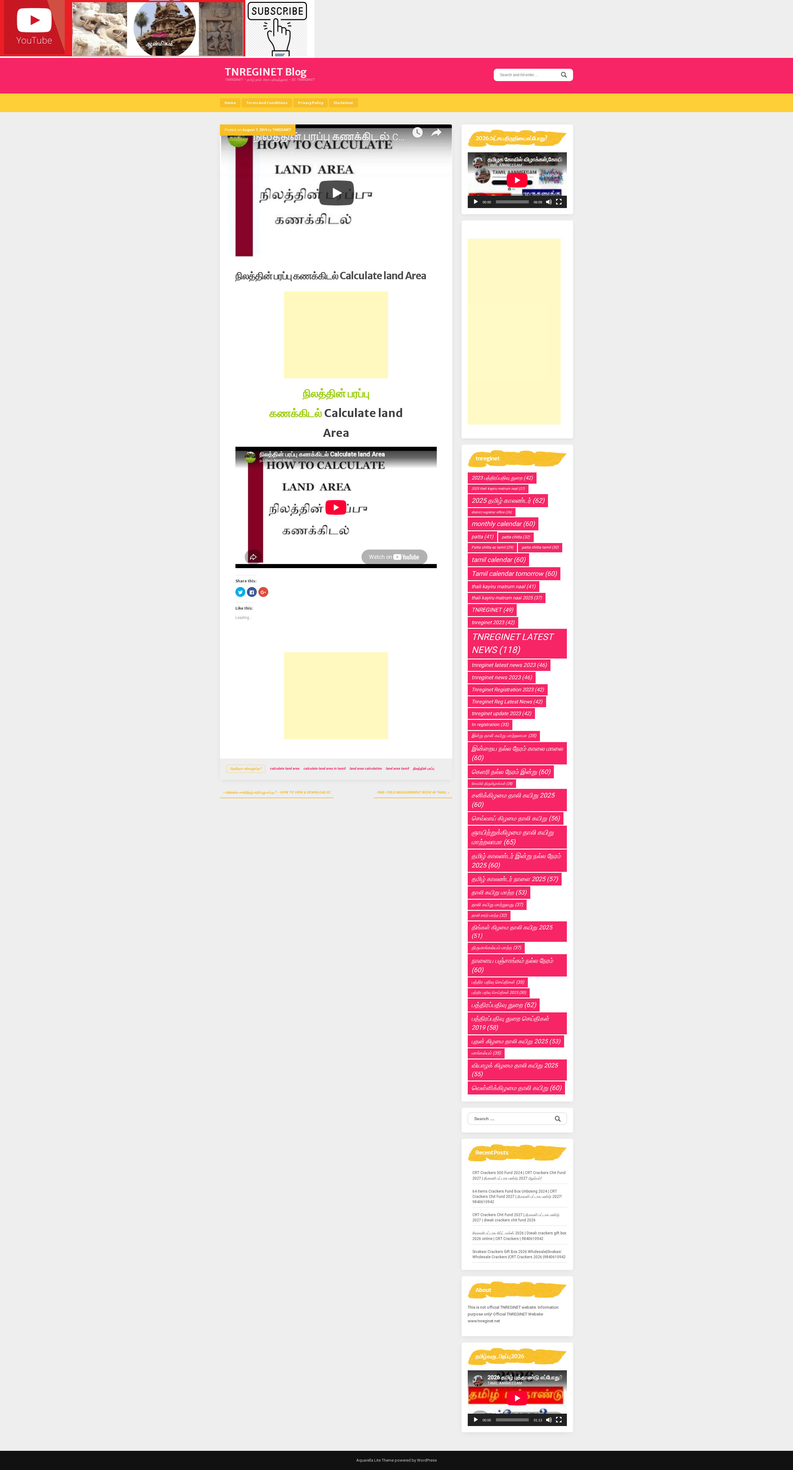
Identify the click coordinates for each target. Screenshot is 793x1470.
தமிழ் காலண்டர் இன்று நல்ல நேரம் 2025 (516, 860)
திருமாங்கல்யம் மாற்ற (496, 947)
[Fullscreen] (559, 202)
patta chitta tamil (540, 547)
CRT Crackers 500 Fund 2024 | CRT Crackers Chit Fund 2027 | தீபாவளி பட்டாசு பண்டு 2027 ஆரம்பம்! (519, 1175)
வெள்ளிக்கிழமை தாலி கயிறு (516, 1088)
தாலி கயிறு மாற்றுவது (497, 904)
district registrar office (491, 512)
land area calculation (365, 769)
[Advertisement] (336, 335)
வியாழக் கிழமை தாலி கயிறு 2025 (514, 1070)
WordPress (426, 1460)
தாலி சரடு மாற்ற (489, 915)
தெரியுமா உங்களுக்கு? (245, 769)
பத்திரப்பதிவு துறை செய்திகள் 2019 (510, 1023)
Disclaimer (343, 103)
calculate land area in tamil (324, 769)
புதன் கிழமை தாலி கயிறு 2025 (515, 1041)
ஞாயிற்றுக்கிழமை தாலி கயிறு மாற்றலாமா (512, 837)
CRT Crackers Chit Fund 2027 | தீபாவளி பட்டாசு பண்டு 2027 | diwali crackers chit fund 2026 (515, 1217)
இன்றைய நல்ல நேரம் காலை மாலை (517, 753)
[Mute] (549, 202)
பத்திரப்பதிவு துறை (503, 1005)
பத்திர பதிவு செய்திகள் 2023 (498, 992)
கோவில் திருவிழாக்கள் (491, 783)
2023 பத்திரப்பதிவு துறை (502, 478)
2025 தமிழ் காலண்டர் (507, 500)
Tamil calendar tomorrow (514, 573)
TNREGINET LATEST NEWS (512, 643)
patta (482, 537)
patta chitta (516, 537)
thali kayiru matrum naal (503, 586)
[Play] (476, 202)
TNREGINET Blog (266, 72)
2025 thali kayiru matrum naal (498, 489)
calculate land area (284, 769)
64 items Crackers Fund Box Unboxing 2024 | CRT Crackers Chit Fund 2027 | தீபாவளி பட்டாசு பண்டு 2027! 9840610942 (517, 1196)
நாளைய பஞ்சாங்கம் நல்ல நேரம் (512, 965)
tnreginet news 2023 (501, 677)
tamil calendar (498, 559)
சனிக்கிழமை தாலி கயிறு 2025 (512, 800)
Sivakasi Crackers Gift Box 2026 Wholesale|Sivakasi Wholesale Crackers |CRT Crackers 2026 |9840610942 (519, 1254)
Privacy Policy (310, 103)
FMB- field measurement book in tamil (411, 792)
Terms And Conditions (266, 103)
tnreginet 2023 (493, 622)
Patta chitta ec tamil (492, 547)
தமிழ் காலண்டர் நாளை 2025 (514, 879)
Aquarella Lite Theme (375, 1460)
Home (230, 103)
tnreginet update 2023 (501, 713)
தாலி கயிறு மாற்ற (499, 892)
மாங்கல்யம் (486, 1053)
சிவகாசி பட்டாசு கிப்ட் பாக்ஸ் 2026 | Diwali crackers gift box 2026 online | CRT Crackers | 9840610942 (519, 1236)
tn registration (490, 724)
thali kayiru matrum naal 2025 (506, 598)
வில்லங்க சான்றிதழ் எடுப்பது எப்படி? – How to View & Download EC (278, 792)
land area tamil (397, 769)
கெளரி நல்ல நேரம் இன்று (510, 772)
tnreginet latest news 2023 (509, 665)
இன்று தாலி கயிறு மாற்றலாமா (503, 735)
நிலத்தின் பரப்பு (423, 769)
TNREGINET (281, 130)
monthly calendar (503, 524)
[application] (517, 180)
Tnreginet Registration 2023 (507, 690)
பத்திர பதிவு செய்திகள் (497, 982)
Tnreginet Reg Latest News (506, 702)
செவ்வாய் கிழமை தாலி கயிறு (515, 818)
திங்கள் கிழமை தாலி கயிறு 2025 (511, 931)
